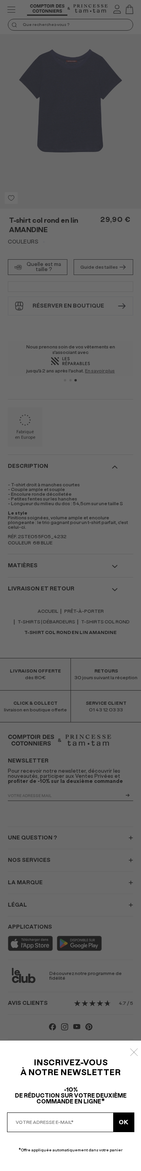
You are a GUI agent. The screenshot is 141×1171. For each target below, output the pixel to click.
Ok (123, 1122)
